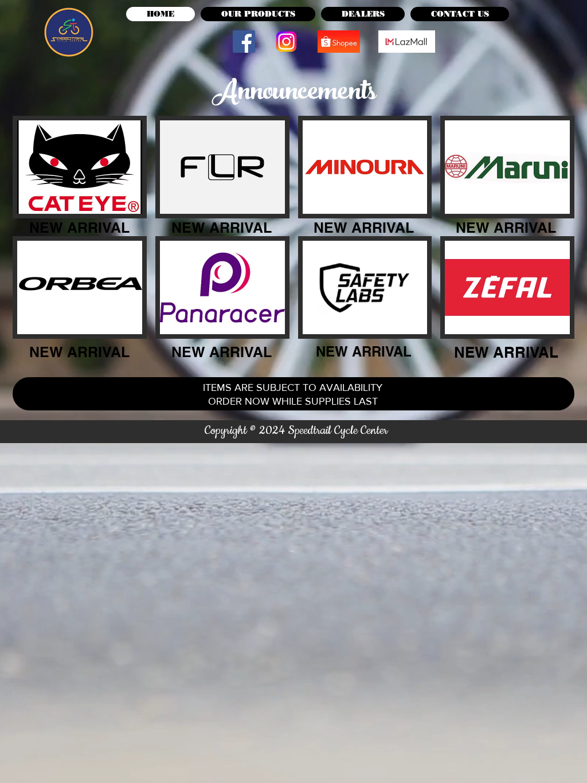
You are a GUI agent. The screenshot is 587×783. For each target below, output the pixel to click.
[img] (80, 167)
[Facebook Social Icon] (244, 41)
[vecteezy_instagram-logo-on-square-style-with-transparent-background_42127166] (286, 41)
